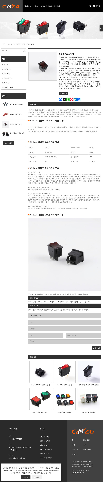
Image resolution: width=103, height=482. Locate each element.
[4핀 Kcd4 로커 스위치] (65, 398)
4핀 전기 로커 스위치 (88, 412)
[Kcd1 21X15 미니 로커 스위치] (40, 371)
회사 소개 (86, 440)
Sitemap (79, 470)
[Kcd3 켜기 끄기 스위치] (65, 371)
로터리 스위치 (6, 69)
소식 (84, 445)
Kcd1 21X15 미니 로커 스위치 (40, 385)
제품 (9, 44)
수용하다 (37, 477)
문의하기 (75, 454)
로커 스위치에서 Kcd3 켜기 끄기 (89, 385)
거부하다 (25, 477)
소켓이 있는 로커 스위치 (40, 412)
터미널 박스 (6, 74)
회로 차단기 (6, 83)
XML (87, 470)
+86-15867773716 (15, 439)
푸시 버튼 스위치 (7, 87)
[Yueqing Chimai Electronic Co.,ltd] (11, 6)
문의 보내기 (63, 94)
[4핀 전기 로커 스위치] (89, 398)
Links (73, 470)
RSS (84, 470)
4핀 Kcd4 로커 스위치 (65, 412)
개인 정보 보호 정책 (78, 473)
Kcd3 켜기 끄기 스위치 (64, 385)
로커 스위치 (16, 44)
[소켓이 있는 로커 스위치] (40, 398)
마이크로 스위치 (7, 78)
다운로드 (75, 449)
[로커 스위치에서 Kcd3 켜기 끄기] (89, 371)
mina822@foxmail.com (17, 458)
